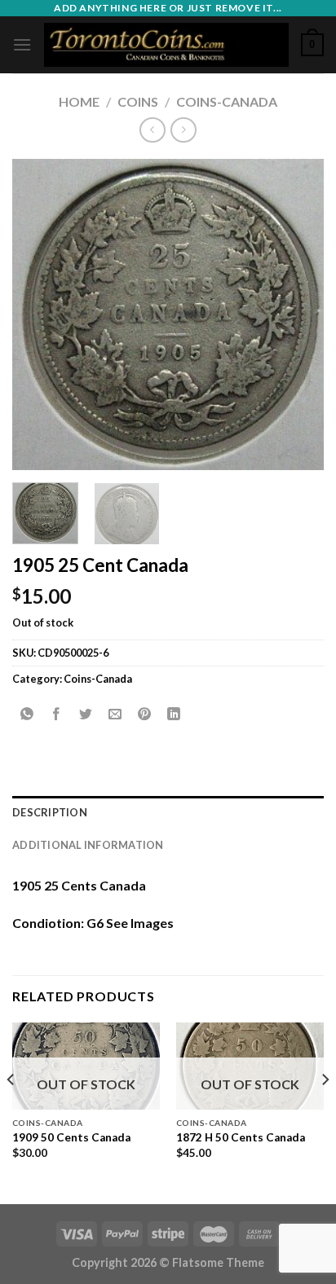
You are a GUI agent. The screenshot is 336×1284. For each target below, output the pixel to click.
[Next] (297, 314)
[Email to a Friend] (115, 714)
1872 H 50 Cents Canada (240, 1137)
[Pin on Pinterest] (144, 714)
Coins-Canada (226, 101)
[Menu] (22, 44)
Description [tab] (49, 812)
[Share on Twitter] (86, 714)
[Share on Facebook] (56, 714)
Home (79, 101)
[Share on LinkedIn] (174, 714)
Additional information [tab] (88, 844)
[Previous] (39, 314)
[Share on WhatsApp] (27, 714)
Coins (137, 101)
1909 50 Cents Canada (71, 1137)
